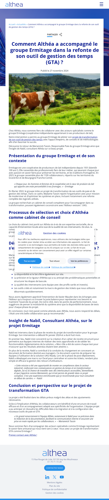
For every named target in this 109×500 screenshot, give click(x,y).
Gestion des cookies (54, 492)
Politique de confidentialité (63, 267)
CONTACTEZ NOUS (54, 468)
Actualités (21, 24)
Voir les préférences (79, 261)
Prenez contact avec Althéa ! (23, 435)
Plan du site (54, 486)
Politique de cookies (41, 267)
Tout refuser (54, 261)
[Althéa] (14, 4)
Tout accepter (29, 261)
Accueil (12, 24)
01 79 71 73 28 (54, 461)
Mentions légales (54, 482)
